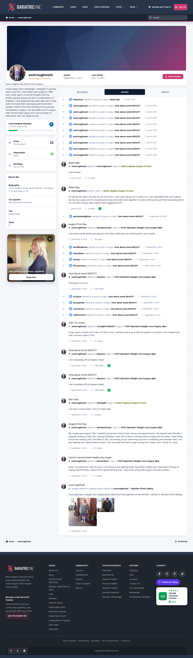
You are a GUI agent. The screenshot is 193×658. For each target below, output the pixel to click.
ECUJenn (77, 296)
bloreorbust (102, 461)
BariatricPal (108, 574)
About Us (53, 570)
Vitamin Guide (56, 602)
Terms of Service (69, 641)
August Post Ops (78, 224)
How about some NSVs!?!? (127, 105)
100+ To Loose (76, 322)
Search (79, 587)
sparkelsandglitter (82, 216)
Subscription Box (57, 607)
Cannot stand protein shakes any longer (90, 457)
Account (133, 579)
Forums (79, 570)
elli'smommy (79, 265)
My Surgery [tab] (82, 92)
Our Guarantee (136, 587)
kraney (76, 259)
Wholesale (134, 592)
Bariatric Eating (109, 587)
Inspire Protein (109, 579)
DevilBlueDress (80, 247)
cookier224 (78, 308)
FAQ (51, 593)
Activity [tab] (125, 92)
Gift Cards (53, 624)
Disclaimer (95, 641)
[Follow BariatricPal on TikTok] (182, 574)
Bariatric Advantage (112, 596)
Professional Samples (139, 596)
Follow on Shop (170, 582)
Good (16, 155)
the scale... (74, 399)
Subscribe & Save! (57, 615)
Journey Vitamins (110, 592)
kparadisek (78, 253)
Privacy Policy (83, 641)
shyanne (101, 277)
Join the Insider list (17, 615)
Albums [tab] (165, 92)
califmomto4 (79, 315)
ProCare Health (109, 583)
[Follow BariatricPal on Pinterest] (175, 574)
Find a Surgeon (83, 583)
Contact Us (134, 583)
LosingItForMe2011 (106, 326)
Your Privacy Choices (110, 641)
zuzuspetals (78, 302)
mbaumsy (78, 99)
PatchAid (106, 570)
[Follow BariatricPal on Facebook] (159, 574)
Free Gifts (53, 629)
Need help (115, 99)
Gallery (79, 579)
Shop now (31, 277)
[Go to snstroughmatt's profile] (63, 164)
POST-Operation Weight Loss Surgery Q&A (141, 227)
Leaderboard (82, 574)
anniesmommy (104, 227)
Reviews (53, 598)
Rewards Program (57, 611)
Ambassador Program (59, 620)
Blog (51, 574)
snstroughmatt (80, 105)
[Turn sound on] (50, 239)
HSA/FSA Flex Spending (55, 580)
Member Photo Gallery (142, 488)
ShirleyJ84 (101, 402)
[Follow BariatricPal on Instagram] (167, 574)
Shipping (133, 570)
